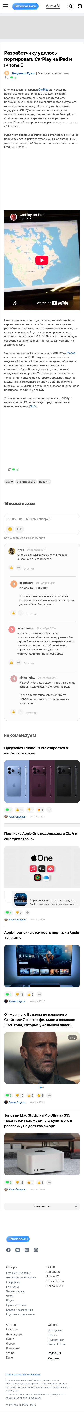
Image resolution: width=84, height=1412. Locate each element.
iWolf (20, 550)
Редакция (54, 1353)
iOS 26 (50, 1267)
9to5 (33, 406)
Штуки (10, 1300)
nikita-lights (27, 677)
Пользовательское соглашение (23, 1374)
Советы (53, 1324)
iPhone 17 (52, 1276)
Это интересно (26, 481)
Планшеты (12, 1286)
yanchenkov (25, 628)
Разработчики (56, 1339)
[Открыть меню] (5, 6)
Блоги (10, 1339)
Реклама (53, 1358)
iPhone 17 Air (54, 1286)
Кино (9, 1357)
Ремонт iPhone (56, 1344)
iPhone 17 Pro (55, 1281)
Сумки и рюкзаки (16, 1305)
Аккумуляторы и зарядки (21, 1277)
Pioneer (71, 353)
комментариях (35, 538)
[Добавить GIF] (19, 529)
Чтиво (10, 1353)
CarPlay (43, 89)
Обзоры (11, 1267)
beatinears (26, 583)
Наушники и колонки (18, 1273)
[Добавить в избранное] (6, 77)
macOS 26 (53, 1271)
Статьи (11, 1324)
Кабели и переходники (19, 1310)
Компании (12, 1348)
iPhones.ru (15, 1405)
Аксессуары (14, 1334)
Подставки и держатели (20, 1314)
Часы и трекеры (15, 1291)
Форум (10, 1343)
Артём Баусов (17, 1001)
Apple (9, 481)
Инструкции (55, 1330)
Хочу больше (42, 1206)
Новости (44, 481)
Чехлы (10, 1296)
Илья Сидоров (17, 816)
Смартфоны (13, 1282)
